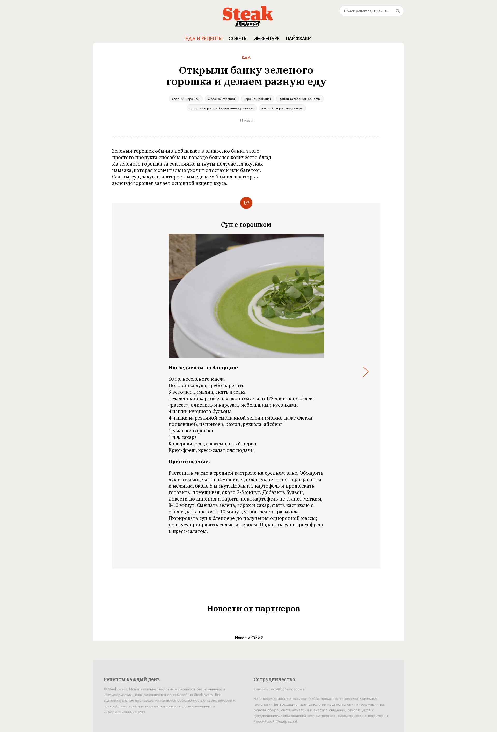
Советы (238, 38)
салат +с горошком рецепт (282, 108)
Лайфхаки (298, 38)
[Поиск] (397, 11)
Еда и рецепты (204, 38)
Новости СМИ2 (249, 638)
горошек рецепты (257, 98)
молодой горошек (222, 98)
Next (365, 372)
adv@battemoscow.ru (288, 689)
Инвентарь (267, 38)
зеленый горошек (185, 98)
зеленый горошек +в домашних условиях (221, 108)
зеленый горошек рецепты (300, 98)
